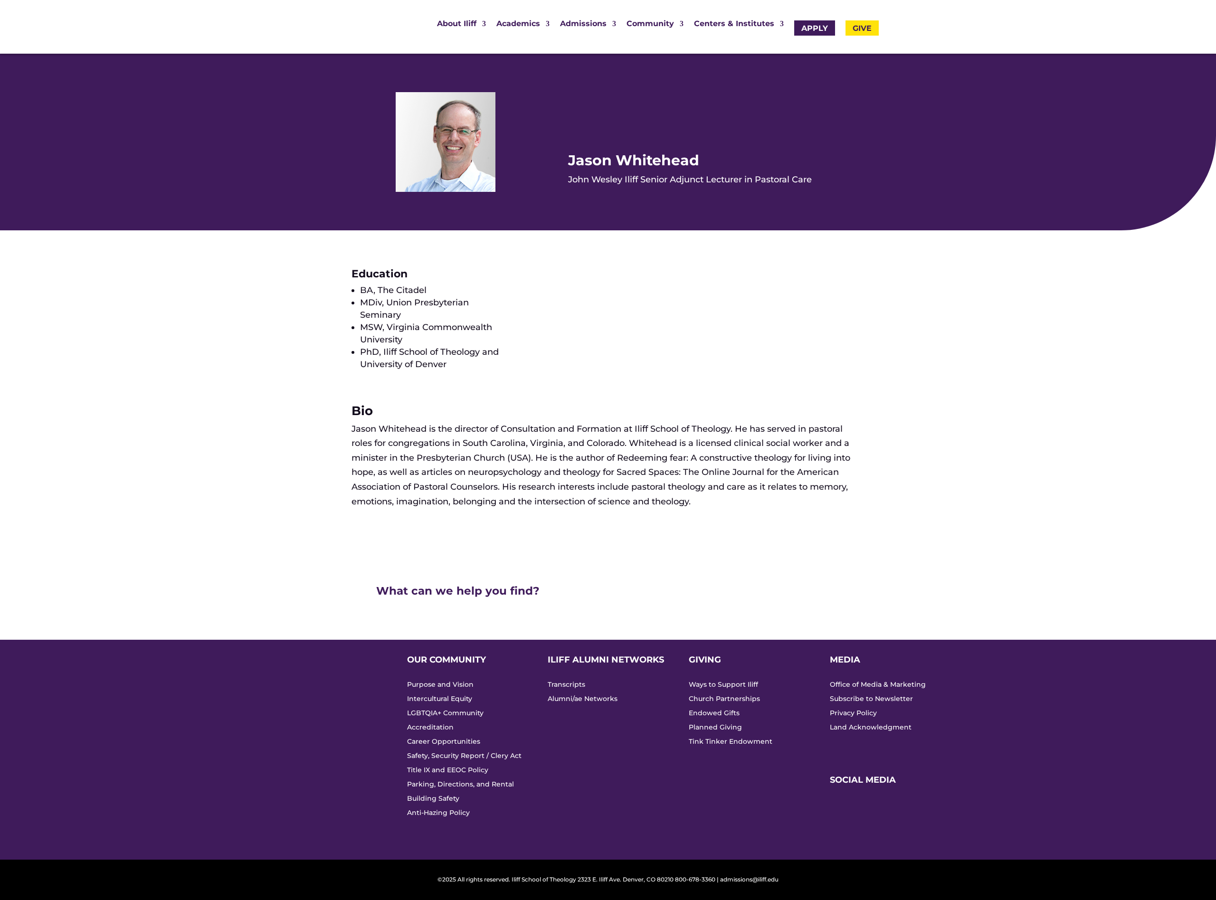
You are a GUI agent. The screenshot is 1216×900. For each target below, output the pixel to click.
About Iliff (456, 24)
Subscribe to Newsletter (871, 699)
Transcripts (566, 685)
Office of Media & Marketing (878, 685)
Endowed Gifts (714, 713)
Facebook (840, 823)
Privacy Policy (853, 713)
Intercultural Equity (439, 699)
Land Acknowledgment (871, 727)
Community (650, 24)
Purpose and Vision (440, 685)
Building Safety (433, 799)
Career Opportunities (443, 742)
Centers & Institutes (734, 24)
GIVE (862, 28)
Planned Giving (715, 727)
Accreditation (430, 727)
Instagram (840, 807)
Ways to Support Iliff (723, 685)
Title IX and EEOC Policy (447, 770)
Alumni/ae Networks (583, 699)
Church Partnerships (724, 699)
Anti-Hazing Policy (438, 813)
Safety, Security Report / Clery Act (464, 756)
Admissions (583, 24)
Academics (518, 24)
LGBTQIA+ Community (445, 713)
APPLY (814, 28)
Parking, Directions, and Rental (460, 784)
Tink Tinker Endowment (730, 742)
